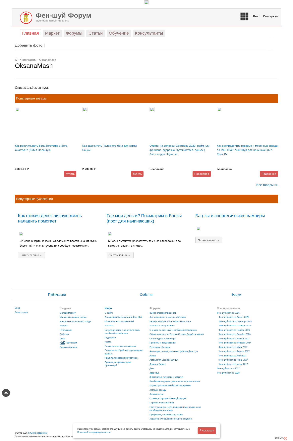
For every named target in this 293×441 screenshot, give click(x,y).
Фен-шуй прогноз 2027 (228, 368)
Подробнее (201, 173)
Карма (108, 342)
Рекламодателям (68, 347)
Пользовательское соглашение (120, 346)
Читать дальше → (31, 255)
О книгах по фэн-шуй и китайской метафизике (173, 330)
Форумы (64, 325)
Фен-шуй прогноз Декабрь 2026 (235, 334)
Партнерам (71, 342)
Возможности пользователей (119, 321)
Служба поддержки (37, 433)
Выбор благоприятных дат (162, 313)
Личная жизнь (156, 394)
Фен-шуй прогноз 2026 (228, 313)
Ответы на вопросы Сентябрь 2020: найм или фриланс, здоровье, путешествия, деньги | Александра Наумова (179, 150)
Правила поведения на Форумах (121, 358)
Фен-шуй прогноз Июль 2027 (233, 364)
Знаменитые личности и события (166, 377)
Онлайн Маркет (68, 313)
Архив (152, 355)
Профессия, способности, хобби (166, 414)
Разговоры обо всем (159, 347)
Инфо (108, 308)
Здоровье (154, 373)
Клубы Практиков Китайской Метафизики (170, 385)
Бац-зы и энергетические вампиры (230, 215)
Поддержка (110, 337)
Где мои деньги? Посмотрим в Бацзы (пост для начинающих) (144, 218)
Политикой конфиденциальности (93, 432)
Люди (62, 338)
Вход (256, 16)
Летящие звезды (157, 390)
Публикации (57, 294)
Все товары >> (267, 185)
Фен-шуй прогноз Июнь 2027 (233, 360)
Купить (70, 173)
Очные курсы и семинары (162, 338)
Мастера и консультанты (162, 325)
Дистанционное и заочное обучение (167, 317)
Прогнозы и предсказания (162, 342)
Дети (151, 368)
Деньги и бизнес (157, 364)
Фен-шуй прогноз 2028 (228, 373)
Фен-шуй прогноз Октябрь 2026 (235, 325)
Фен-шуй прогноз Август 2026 (234, 317)
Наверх (6, 393)
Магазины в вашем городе (73, 317)
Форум (236, 294)
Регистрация (270, 16)
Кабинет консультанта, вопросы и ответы (170, 321)
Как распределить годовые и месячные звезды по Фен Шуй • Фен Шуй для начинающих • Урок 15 (247, 150)
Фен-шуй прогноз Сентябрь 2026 (235, 321)
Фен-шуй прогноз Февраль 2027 (235, 342)
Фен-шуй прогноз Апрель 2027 (234, 351)
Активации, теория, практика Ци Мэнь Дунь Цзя (173, 351)
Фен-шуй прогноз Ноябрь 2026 (234, 330)
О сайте (109, 313)
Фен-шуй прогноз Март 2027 (233, 347)
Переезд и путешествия (161, 402)
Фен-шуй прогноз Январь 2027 (234, 338)
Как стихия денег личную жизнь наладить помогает (50, 218)
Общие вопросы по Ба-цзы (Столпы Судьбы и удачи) (176, 334)
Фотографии (28, 59)
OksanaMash (47, 59)
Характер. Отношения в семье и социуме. (170, 419)
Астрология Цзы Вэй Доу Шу (163, 360)
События (146, 294)
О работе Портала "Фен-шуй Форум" (168, 398)
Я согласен (207, 430)
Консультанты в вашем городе (75, 321)
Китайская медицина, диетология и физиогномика (174, 381)
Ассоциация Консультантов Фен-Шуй (123, 317)
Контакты (109, 325)
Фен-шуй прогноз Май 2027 (232, 355)
